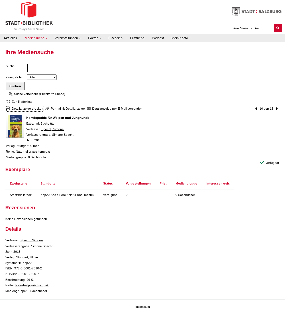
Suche (10, 66)
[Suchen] (278, 28)
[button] (36, 38)
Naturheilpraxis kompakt (33, 151)
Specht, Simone (52, 129)
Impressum (142, 306)
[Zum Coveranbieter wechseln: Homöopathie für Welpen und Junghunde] (15, 126)
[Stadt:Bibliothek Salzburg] (29, 16)
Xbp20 (27, 263)
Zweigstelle (14, 77)
